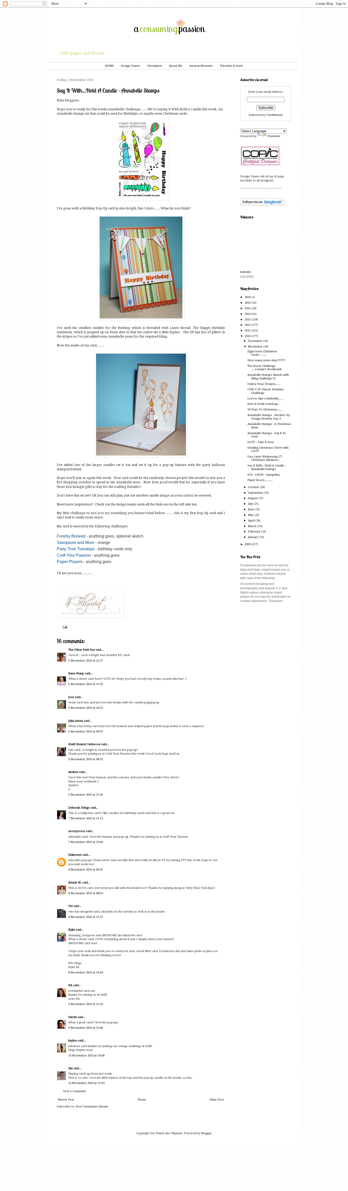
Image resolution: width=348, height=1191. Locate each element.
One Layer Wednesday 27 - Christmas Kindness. (265, 458)
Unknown (75, 855)
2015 (248, 308)
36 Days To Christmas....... (265, 409)
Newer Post (66, 1099)
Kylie (71, 929)
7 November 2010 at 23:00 (85, 842)
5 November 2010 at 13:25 (85, 684)
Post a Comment (74, 1091)
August (253, 498)
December (255, 341)
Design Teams (130, 66)
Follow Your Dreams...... (263, 384)
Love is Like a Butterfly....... (265, 398)
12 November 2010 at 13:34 (86, 1083)
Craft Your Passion (74, 555)
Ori (70, 906)
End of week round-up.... (264, 404)
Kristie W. (75, 882)
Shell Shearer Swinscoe (84, 744)
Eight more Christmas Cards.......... (262, 353)
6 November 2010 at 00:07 (85, 731)
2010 (248, 336)
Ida (70, 1068)
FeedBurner (274, 115)
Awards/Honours (201, 66)
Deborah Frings (79, 807)
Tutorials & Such (231, 66)
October (254, 487)
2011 (248, 330)
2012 (248, 325)
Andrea (73, 772)
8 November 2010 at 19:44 (85, 972)
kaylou (72, 1040)
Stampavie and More (75, 542)
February (254, 531)
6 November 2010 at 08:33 (85, 759)
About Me (175, 66)
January (253, 537)
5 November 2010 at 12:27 (85, 660)
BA (70, 985)
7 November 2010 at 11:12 (85, 818)
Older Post (216, 1099)
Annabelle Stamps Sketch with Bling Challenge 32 (268, 376)
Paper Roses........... (260, 480)
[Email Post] (64, 626)
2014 (248, 314)
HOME (109, 66)
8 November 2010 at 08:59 (85, 893)
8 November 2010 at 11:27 (85, 917)
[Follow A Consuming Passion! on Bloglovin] (262, 204)
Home (142, 1099)
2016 (248, 302)
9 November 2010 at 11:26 (85, 1004)
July (251, 503)
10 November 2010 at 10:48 (86, 1055)
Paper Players (70, 561)
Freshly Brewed (71, 536)
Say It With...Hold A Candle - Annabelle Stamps (266, 467)
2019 (248, 297)
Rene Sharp (76, 673)
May (251, 515)
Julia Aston (75, 720)
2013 (248, 319)
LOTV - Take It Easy (260, 442)
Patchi (72, 1017)
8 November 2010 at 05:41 (85, 869)
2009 (248, 544)
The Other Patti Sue (81, 649)
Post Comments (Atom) (92, 1106)
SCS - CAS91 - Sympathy (263, 474)
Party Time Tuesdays (76, 549)
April (251, 520)
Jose (71, 697)
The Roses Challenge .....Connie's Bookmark (264, 367)
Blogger (206, 1133)
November (255, 346)
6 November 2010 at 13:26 (85, 794)
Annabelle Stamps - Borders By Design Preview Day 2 (268, 416)
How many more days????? (266, 360)
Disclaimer (154, 66)
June (251, 509)
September (256, 492)
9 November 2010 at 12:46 (85, 1027)
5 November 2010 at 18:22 (85, 708)
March (252, 526)
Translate (273, 136)
